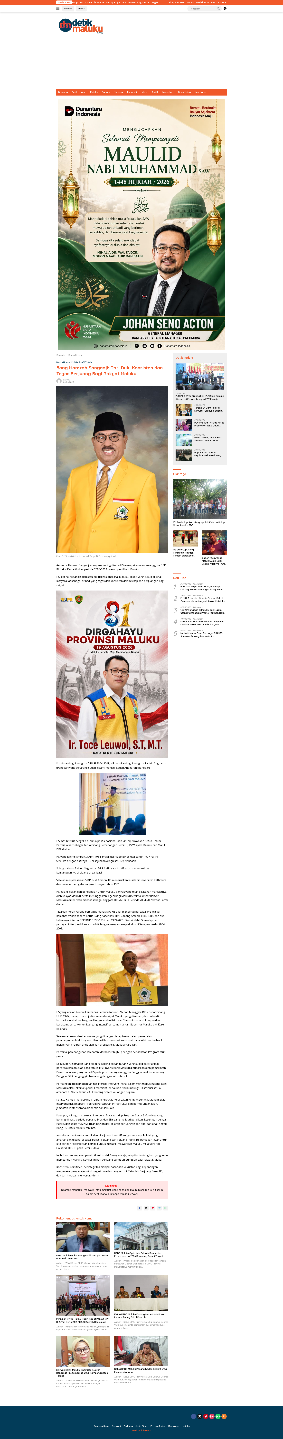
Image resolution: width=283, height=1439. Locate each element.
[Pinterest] (205, 1417)
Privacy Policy (158, 1426)
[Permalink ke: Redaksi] (59, 380)
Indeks (81, 8)
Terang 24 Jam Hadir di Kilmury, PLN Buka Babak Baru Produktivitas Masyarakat (208, 409)
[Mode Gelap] (225, 8)
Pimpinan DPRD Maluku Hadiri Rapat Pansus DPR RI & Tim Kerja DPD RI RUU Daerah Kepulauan (128, 2)
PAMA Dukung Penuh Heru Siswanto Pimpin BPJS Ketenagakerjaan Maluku (208, 439)
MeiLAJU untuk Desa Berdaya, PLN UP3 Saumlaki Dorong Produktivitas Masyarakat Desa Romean (201, 635)
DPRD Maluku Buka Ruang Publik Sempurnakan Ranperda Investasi (82, 1257)
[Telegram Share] (159, 1208)
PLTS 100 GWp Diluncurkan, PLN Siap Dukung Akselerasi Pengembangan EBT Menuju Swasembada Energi (200, 397)
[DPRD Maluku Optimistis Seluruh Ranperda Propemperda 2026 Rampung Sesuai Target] (141, 1236)
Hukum (144, 92)
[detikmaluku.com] (80, 25)
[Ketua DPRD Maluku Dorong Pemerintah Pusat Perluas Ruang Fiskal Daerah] (141, 1293)
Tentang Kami (101, 1426)
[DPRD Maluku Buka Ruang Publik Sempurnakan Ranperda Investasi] (83, 1237)
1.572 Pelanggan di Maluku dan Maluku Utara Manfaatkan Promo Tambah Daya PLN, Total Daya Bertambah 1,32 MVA (202, 611)
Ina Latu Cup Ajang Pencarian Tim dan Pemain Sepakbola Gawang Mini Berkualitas (183, 552)
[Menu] (58, 8)
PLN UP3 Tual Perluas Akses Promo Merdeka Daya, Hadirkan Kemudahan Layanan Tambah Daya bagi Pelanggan (209, 424)
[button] (218, 8)
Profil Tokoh (85, 362)
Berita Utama (79, 92)
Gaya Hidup (184, 92)
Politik (155, 92)
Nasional (118, 92)
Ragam (106, 92)
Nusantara (168, 92)
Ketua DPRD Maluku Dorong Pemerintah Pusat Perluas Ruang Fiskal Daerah (139, 1316)
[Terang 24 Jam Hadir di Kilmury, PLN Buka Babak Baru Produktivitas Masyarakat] (184, 410)
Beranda (63, 92)
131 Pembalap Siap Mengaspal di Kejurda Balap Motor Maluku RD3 (199, 524)
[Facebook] (193, 1417)
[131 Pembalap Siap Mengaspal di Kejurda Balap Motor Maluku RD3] (200, 499)
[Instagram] (212, 1417)
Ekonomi (132, 92)
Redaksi (68, 8)
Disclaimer (174, 1426)
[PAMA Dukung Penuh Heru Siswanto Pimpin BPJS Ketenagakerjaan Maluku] (184, 440)
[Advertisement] (141, 64)
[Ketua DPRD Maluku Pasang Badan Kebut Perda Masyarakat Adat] (141, 1351)
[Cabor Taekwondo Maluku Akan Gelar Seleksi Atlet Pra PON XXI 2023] (214, 542)
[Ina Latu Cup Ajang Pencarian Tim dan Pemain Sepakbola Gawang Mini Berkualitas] (185, 538)
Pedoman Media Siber (136, 1426)
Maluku (94, 92)
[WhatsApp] (218, 1417)
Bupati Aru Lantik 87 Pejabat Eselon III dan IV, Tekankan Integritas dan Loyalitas (207, 454)
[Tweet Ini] (146, 1208)
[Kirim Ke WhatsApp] (165, 1208)
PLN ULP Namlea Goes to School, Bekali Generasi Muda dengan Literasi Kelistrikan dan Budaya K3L (203, 600)
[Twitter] (199, 1417)
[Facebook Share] (139, 1208)
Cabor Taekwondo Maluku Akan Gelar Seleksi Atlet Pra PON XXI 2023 (213, 560)
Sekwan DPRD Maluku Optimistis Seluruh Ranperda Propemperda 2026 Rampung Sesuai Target (82, 1372)
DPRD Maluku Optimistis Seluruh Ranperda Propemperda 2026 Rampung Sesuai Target (138, 1255)
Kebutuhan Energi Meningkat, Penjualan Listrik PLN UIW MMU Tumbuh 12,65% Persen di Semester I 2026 (202, 623)
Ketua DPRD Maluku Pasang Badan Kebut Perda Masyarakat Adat (140, 1370)
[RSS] (224, 1417)
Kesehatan (200, 92)
